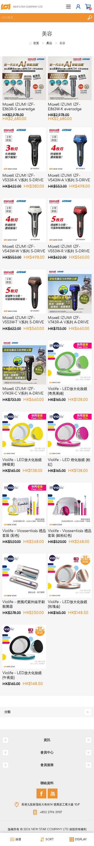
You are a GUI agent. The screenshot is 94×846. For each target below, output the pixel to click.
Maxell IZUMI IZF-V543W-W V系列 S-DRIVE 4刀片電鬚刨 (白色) (23, 251)
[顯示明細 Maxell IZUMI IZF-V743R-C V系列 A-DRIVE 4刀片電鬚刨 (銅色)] (24, 363)
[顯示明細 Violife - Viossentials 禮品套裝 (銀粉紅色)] (70, 505)
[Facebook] (41, 793)
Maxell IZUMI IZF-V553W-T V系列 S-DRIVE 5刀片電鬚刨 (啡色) (23, 322)
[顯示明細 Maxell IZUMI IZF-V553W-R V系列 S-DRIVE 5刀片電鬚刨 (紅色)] (70, 220)
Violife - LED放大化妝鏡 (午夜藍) (22, 675)
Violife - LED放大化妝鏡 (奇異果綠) (67, 391)
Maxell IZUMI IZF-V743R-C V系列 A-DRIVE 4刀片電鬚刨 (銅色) (23, 393)
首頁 (36, 43)
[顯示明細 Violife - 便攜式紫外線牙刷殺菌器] (24, 576)
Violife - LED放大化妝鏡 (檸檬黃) (22, 462)
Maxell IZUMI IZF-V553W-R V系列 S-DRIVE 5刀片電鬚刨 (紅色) (69, 251)
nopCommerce (56, 830)
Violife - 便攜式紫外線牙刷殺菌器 (23, 604)
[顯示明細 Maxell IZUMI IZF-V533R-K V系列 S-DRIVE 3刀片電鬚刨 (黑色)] (24, 149)
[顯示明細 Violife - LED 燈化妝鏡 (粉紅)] (70, 434)
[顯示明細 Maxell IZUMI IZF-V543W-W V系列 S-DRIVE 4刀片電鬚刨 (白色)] (24, 220)
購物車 (88, 6)
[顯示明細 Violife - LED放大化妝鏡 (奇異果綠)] (70, 363)
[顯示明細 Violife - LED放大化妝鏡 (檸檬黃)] (24, 434)
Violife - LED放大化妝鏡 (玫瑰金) (67, 604)
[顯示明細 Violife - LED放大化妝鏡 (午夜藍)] (24, 647)
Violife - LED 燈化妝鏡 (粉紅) (69, 462)
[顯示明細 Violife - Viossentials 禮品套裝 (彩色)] (24, 505)
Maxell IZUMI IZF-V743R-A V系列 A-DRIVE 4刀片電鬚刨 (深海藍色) (68, 322)
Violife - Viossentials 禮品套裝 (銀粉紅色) (69, 533)
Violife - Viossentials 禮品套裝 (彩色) (24, 533)
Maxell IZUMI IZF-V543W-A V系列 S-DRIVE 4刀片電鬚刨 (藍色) (69, 180)
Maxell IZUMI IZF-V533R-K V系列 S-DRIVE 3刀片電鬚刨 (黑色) (23, 180)
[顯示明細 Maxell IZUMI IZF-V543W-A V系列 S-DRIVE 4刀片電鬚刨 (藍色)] (70, 149)
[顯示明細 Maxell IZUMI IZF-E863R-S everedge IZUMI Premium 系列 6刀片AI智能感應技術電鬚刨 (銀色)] (24, 78)
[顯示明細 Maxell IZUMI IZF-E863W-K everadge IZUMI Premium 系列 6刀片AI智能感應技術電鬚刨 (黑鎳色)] (70, 78)
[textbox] (42, 17)
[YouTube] (52, 793)
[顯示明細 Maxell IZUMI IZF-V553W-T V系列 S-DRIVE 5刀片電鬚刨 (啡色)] (24, 291)
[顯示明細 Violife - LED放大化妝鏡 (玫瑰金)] (70, 576)
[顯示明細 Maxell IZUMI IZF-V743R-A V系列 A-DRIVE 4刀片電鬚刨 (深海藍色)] (70, 291)
